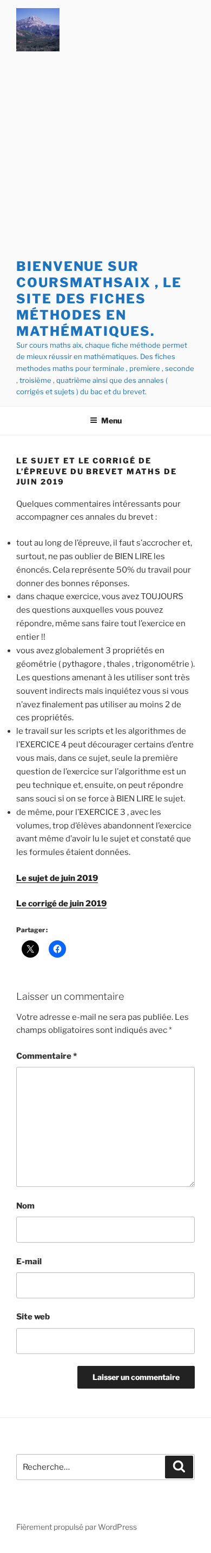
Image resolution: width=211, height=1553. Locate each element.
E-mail (29, 1261)
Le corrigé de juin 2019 (61, 903)
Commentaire (46, 1056)
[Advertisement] (105, 157)
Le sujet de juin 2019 (57, 878)
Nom (25, 1206)
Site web (33, 1317)
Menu (111, 420)
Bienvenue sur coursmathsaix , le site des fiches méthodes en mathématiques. (99, 298)
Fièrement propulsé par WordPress (76, 1526)
